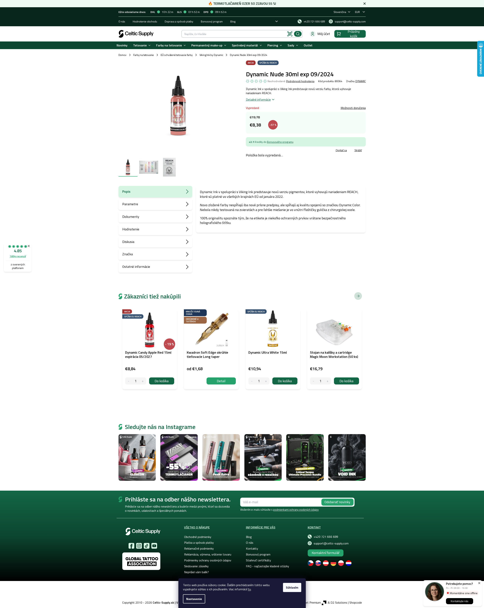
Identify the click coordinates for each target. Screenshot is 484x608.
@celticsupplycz (146, 546)
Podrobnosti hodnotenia (300, 81)
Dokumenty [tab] (130, 216)
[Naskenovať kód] (290, 34)
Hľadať (298, 34)
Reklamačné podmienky (199, 548)
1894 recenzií (18, 256)
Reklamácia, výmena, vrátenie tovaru (207, 554)
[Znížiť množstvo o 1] (128, 380)
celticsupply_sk (139, 546)
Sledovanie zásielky (196, 566)
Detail (221, 381)
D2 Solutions (339, 602)
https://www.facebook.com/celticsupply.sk (131, 546)
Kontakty (252, 548)
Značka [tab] (127, 254)
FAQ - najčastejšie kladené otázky (267, 566)
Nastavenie (194, 599)
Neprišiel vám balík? (196, 572)
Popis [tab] (126, 191)
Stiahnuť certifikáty (258, 560)
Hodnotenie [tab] (130, 229)
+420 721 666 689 (326, 537)
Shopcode (355, 602)
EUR (357, 12)
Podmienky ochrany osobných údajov (207, 560)
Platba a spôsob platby (199, 542)
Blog (232, 21)
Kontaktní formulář (325, 552)
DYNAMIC (360, 81)
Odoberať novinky (337, 502)
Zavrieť (273, 150)
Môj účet (323, 33)
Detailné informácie (258, 99)
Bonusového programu (280, 142)
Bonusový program (212, 21)
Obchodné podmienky (197, 537)
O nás (121, 21)
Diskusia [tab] (128, 241)
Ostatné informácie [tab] (136, 266)
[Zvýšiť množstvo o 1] (142, 380)
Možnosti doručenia (353, 108)
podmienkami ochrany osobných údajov (296, 510)
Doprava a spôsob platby (179, 21)
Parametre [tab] (130, 204)
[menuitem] (122, 45)
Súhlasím (292, 587)
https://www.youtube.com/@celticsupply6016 (154, 546)
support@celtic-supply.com (331, 543)
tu (249, 589)
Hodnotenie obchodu (145, 21)
